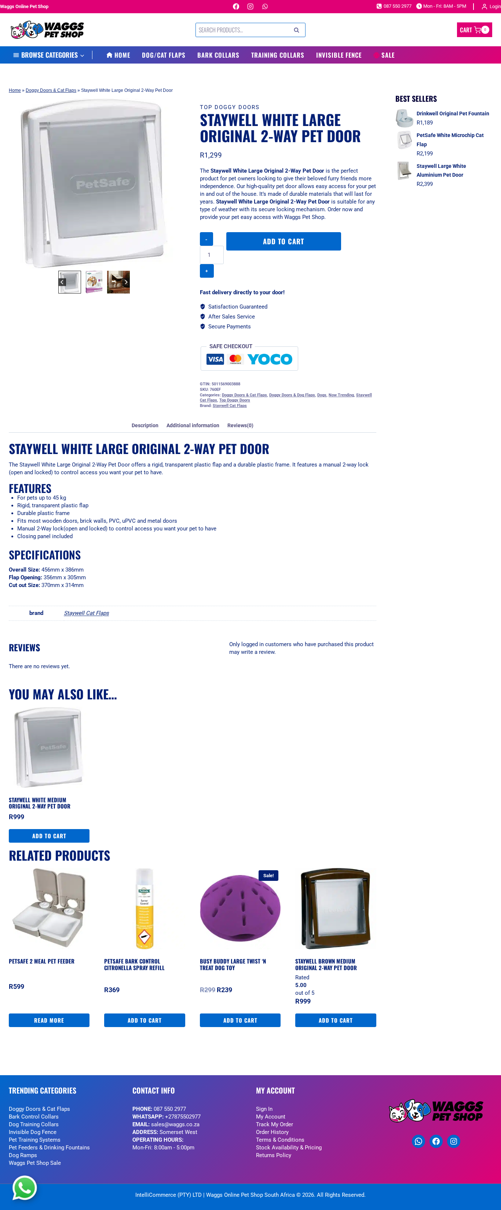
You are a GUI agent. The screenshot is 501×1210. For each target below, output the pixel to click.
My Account (270, 1116)
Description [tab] (145, 425)
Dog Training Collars (34, 1124)
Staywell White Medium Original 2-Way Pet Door (39, 803)
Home (122, 55)
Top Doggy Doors (230, 107)
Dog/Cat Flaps (164, 55)
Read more (49, 1020)
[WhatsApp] (265, 6)
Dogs (321, 395)
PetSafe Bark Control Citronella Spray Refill (134, 964)
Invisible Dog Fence (32, 1132)
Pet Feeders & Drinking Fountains (49, 1147)
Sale (388, 55)
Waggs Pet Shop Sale (35, 1163)
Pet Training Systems (35, 1140)
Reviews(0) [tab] (240, 425)
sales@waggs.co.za (175, 1124)
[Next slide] (126, 282)
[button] (69, 282)
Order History (272, 1132)
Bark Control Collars (34, 1116)
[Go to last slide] (62, 282)
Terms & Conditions (280, 1140)
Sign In (264, 1109)
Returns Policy (273, 1155)
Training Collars (277, 55)
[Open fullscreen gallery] (172, 261)
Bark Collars (218, 55)
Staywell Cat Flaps (230, 405)
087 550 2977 (170, 1109)
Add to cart (283, 241)
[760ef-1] (94, 183)
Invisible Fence (339, 55)
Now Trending (341, 395)
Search (299, 30)
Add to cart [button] (49, 836)
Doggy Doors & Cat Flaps (51, 90)
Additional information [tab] (193, 425)
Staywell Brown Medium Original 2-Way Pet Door (326, 964)
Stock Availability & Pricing (289, 1147)
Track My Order (274, 1124)
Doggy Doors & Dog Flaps (292, 395)
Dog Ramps (23, 1155)
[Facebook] (236, 6)
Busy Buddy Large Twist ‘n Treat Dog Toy (233, 964)
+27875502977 (183, 1116)
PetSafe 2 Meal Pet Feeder (41, 961)
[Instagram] (250, 6)
